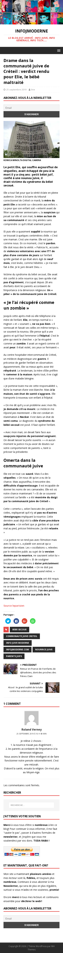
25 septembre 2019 (16, 89)
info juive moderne (17, 642)
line (33, 89)
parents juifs (14, 656)
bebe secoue (19, 629)
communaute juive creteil (21, 636)
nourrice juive (43, 649)
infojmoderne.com (17, 649)
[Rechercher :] (31, 805)
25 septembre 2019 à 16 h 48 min (31, 733)
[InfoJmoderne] (31, 22)
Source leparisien (14, 605)
